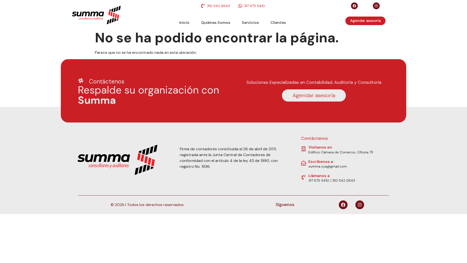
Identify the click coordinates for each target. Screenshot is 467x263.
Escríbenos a (320, 161)
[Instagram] (376, 5)
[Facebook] (354, 5)
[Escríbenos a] (303, 163)
